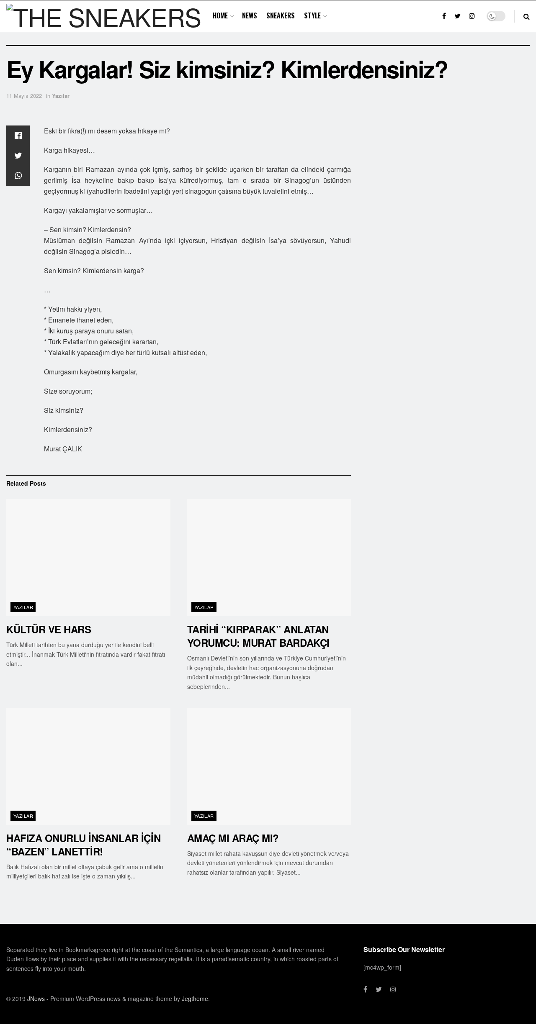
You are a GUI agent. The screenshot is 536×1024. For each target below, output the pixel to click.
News (249, 15)
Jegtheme (195, 998)
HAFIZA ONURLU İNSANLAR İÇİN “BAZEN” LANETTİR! (83, 844)
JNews (36, 998)
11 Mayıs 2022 (24, 96)
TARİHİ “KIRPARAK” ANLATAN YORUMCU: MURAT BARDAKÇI (258, 636)
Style (312, 15)
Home (220, 15)
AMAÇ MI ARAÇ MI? (233, 838)
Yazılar (61, 96)
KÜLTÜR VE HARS (48, 629)
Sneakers (280, 15)
